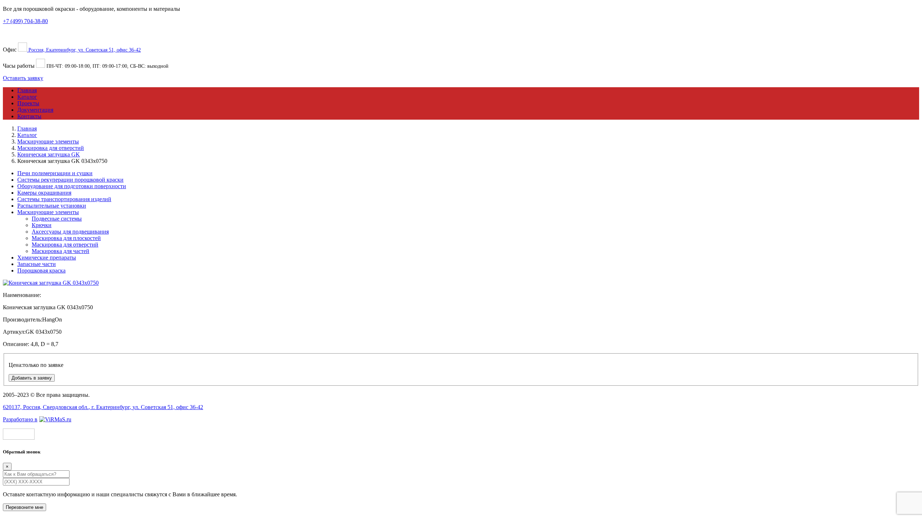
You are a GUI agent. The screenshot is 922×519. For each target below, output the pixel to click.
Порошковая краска (41, 270)
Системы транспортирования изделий (64, 199)
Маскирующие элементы (48, 212)
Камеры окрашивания (44, 193)
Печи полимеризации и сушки (55, 173)
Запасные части (36, 264)
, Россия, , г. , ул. (103, 407)
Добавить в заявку (32, 378)
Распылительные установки (51, 206)
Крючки (42, 225)
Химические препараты (46, 257)
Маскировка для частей (60, 251)
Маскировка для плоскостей (66, 238)
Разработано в (20, 419)
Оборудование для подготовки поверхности (71, 186)
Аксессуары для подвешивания (70, 232)
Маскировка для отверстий (65, 244)
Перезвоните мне (24, 507)
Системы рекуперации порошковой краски (70, 180)
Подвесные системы (57, 219)
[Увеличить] (51, 283)
